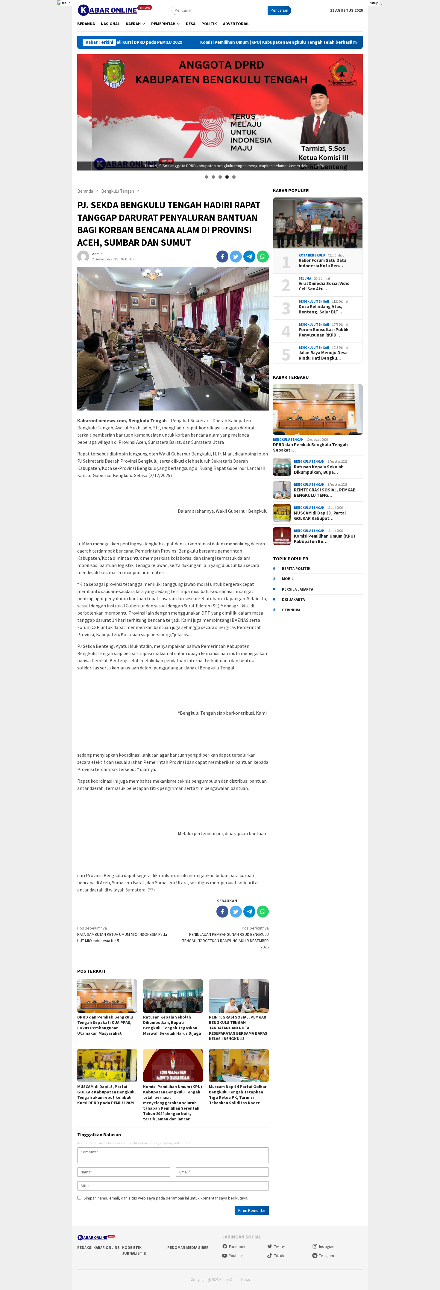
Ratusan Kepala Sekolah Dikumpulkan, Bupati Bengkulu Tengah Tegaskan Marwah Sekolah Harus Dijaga (172, 1025)
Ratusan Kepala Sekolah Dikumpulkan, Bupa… (319, 469)
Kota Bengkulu (312, 255)
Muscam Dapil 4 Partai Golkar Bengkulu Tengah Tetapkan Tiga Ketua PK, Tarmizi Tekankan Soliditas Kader (238, 1094)
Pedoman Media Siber (188, 1247)
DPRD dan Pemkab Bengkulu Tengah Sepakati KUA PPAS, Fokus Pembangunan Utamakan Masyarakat (105, 1025)
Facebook (237, 1246)
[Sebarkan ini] (222, 256)
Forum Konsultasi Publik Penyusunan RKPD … (323, 332)
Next (355, 110)
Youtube (235, 1255)
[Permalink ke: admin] (83, 256)
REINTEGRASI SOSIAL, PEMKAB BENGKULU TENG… (325, 492)
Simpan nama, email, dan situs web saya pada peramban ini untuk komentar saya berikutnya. (166, 1198)
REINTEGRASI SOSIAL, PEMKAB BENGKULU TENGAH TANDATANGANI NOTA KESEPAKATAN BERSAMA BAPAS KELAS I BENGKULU (238, 1027)
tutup (66, 3)
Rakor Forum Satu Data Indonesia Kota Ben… (322, 262)
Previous (84, 110)
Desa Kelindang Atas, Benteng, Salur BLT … (321, 309)
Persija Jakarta (297, 589)
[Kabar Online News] (114, 9)
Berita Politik (296, 568)
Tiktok (279, 1255)
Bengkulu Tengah (314, 301)
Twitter (279, 1246)
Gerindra (291, 609)
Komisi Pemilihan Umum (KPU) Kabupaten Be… (324, 538)
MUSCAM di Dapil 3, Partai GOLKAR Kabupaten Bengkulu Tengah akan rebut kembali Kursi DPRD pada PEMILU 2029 (106, 1094)
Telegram (326, 1255)
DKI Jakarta (293, 599)
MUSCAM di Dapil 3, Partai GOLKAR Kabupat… (320, 515)
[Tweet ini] (236, 256)
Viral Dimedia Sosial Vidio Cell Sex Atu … (324, 285)
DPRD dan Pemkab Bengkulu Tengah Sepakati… (310, 447)
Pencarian (279, 10)
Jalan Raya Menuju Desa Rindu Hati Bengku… (323, 355)
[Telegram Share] (249, 256)
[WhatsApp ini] (263, 256)
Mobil (288, 578)
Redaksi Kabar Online (98, 1247)
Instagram (327, 1246)
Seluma (305, 278)
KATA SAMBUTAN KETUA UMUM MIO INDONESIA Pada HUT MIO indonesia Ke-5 (122, 934)
